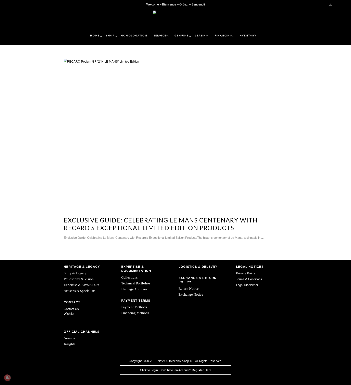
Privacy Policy (245, 273)
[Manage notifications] (7, 377)
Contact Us (71, 309)
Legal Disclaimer (247, 285)
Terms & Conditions (249, 279)
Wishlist (69, 313)
